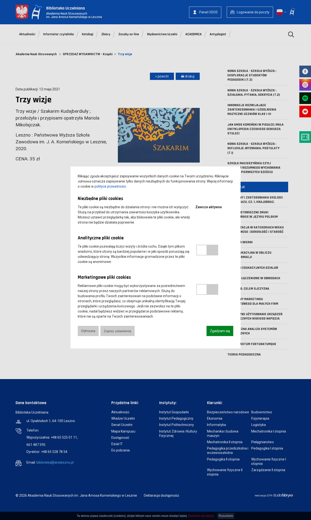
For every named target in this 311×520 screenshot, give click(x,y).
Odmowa (88, 331)
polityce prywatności (110, 186)
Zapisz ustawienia (117, 331)
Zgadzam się (220, 331)
